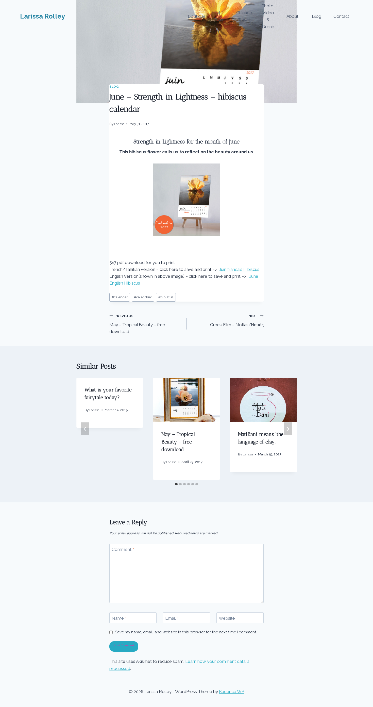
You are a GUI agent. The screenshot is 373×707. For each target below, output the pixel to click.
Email (171, 617)
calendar (120, 297)
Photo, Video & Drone (268, 16)
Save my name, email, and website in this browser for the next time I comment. (186, 632)
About (292, 16)
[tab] (176, 484)
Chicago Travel (244, 16)
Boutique (197, 16)
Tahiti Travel (219, 16)
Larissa (119, 124)
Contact (341, 16)
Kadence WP (231, 691)
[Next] (288, 428)
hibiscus (165, 297)
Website (227, 617)
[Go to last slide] (85, 428)
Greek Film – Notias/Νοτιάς (237, 320)
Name (119, 617)
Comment (123, 549)
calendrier (143, 297)
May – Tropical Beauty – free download (137, 324)
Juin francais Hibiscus (239, 269)
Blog (316, 16)
